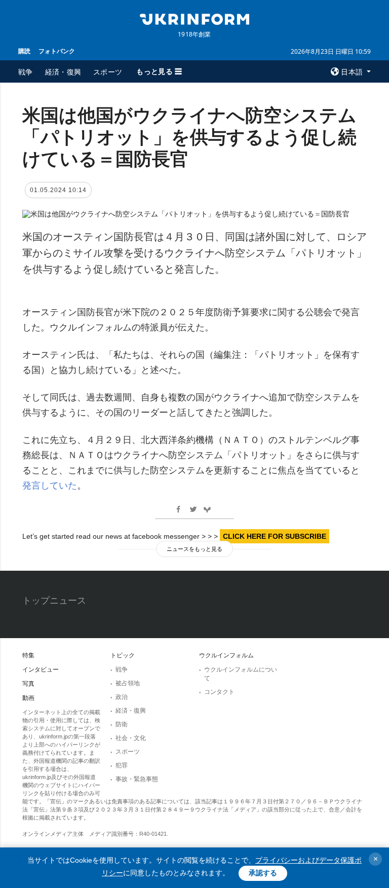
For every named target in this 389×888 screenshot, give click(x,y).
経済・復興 (63, 72)
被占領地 (127, 683)
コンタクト (219, 691)
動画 (28, 697)
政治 (121, 696)
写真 (28, 683)
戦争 (25, 72)
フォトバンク (56, 51)
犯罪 (121, 765)
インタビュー (40, 669)
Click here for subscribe (274, 536)
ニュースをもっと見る (194, 549)
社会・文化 (130, 738)
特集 (28, 655)
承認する (263, 873)
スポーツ (107, 72)
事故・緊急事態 (136, 779)
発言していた (49, 485)
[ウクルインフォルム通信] (194, 18)
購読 (24, 51)
